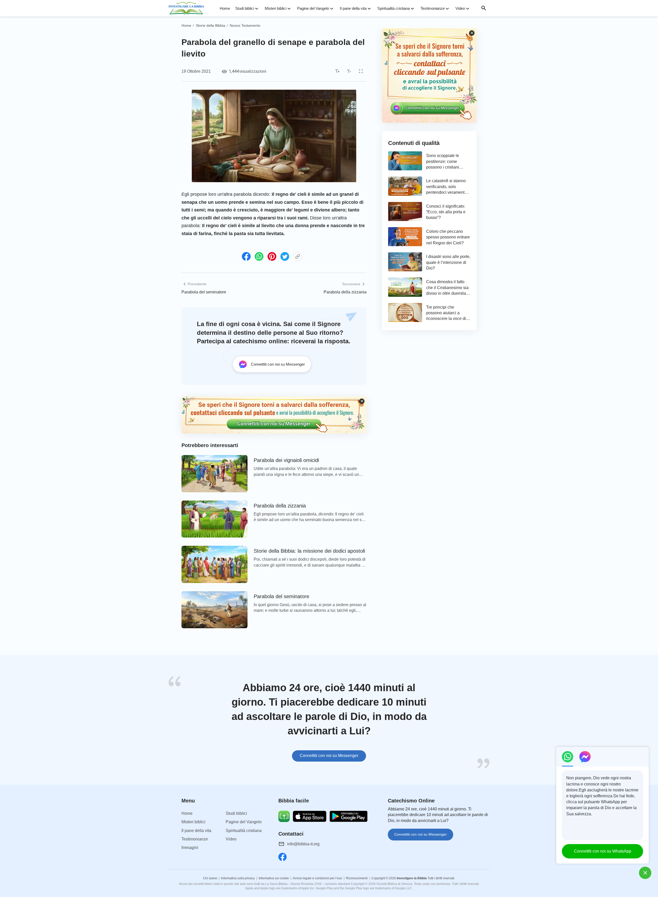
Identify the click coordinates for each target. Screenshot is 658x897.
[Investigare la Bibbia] (188, 8)
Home (225, 8)
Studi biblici (244, 8)
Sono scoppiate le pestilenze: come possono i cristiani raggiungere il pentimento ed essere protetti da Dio (445, 161)
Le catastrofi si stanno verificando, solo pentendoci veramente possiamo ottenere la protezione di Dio (446, 187)
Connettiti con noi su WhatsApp (602, 851)
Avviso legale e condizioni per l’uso (317, 878)
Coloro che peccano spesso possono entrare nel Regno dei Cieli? (448, 237)
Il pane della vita (353, 8)
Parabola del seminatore (203, 292)
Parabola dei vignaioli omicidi (286, 460)
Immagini (189, 847)
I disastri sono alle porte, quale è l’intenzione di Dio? (448, 262)
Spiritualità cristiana (393, 8)
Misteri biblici (275, 8)
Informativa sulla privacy (238, 878)
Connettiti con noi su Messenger (329, 755)
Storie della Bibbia (210, 25)
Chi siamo (210, 878)
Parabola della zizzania (345, 292)
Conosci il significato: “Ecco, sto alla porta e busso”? (445, 212)
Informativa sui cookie (274, 878)
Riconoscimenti (357, 878)
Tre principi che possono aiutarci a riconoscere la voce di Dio (446, 313)
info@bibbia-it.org (303, 844)
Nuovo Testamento (245, 25)
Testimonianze (433, 8)
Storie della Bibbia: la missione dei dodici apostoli (309, 551)
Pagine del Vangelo (313, 8)
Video (460, 8)
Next (488, 722)
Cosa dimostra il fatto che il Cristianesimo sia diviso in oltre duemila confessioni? (447, 288)
